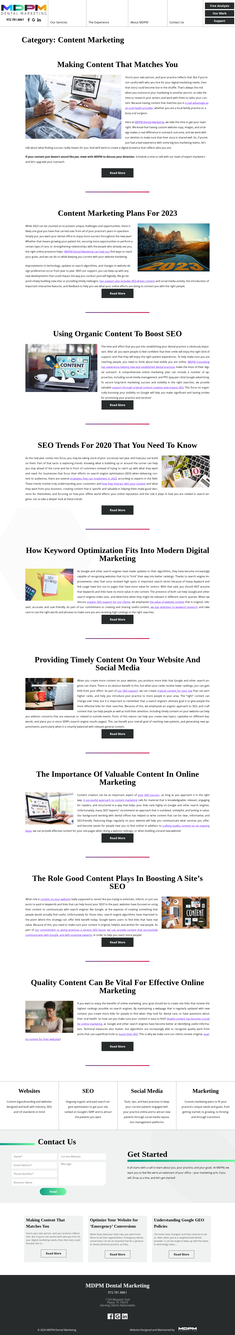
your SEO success (149, 795)
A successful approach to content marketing (110, 800)
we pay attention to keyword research (174, 607)
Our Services (58, 22)
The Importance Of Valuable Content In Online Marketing (117, 778)
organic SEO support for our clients (108, 602)
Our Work (220, 13)
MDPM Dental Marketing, (150, 122)
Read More (117, 173)
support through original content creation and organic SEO (148, 387)
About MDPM (139, 22)
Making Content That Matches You (117, 64)
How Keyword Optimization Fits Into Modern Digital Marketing (117, 554)
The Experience (99, 22)
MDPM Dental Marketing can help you (87, 251)
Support (219, 21)
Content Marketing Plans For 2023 (117, 213)
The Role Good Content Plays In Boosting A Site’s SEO (117, 882)
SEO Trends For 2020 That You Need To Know (117, 445)
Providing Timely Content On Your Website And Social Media (117, 663)
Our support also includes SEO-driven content (127, 281)
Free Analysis (219, 6)
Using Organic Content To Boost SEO (117, 333)
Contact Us (176, 22)
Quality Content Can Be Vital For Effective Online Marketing (117, 986)
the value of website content (167, 602)
